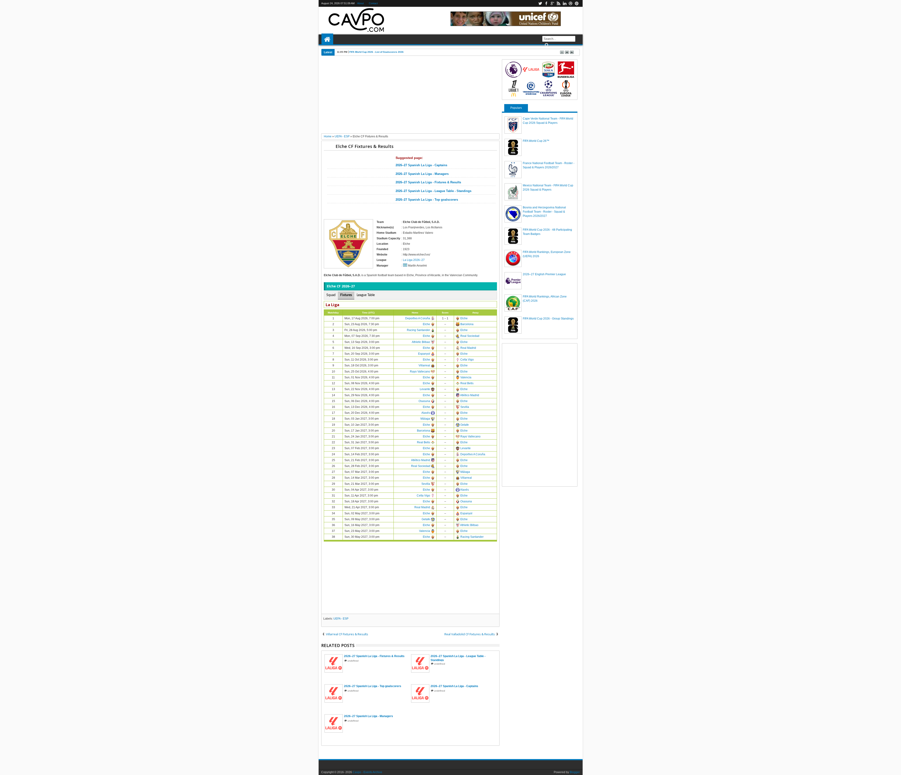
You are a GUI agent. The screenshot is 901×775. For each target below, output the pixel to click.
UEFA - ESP (340, 618)
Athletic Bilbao (421, 342)
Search (546, 45)
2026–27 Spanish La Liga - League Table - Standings (433, 191)
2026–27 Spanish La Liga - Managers (422, 174)
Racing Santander (418, 330)
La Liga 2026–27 (414, 260)
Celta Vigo (467, 359)
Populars (516, 107)
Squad (331, 295)
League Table (366, 295)
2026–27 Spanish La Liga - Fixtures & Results (428, 182)
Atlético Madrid (469, 395)
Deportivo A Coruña (417, 318)
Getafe (464, 424)
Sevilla (464, 407)
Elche (464, 318)
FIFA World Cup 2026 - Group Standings (548, 318)
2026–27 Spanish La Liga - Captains (421, 165)
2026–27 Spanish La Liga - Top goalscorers (427, 199)
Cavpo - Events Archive (367, 772)
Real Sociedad (469, 336)
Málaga (425, 418)
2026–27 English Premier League (544, 274)
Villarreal (424, 365)
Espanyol (424, 353)
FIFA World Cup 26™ (536, 141)
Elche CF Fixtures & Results (364, 146)
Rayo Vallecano (420, 371)
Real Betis (466, 383)
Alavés (425, 412)
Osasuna (424, 401)
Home (327, 39)
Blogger (575, 772)
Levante (425, 389)
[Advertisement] (410, 96)
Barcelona (466, 324)
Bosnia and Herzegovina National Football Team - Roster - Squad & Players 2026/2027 (544, 212)
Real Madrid (468, 348)
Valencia (465, 377)
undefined (353, 660)
